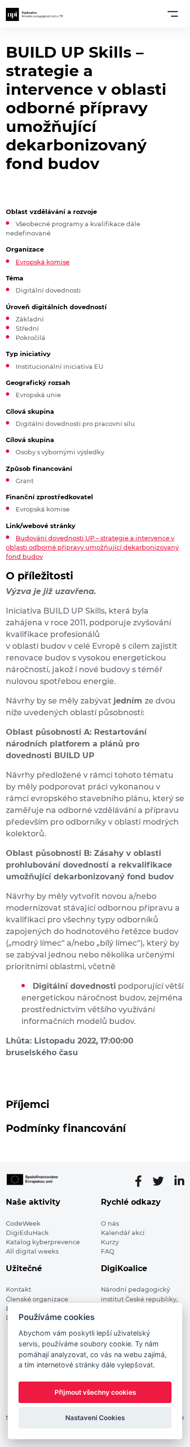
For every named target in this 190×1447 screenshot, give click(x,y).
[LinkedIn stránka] (179, 1181)
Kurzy (110, 1242)
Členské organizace (37, 1299)
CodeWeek (23, 1223)
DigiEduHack (27, 1232)
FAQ (107, 1251)
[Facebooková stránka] (142, 1181)
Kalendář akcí (123, 1232)
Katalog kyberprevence (43, 1242)
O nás (110, 1223)
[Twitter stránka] (161, 1181)
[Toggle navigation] (172, 13)
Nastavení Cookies (95, 1418)
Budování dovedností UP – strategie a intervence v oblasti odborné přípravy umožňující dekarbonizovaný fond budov (92, 547)
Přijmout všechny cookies (95, 1392)
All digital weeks (32, 1251)
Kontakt (18, 1289)
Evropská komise (43, 262)
